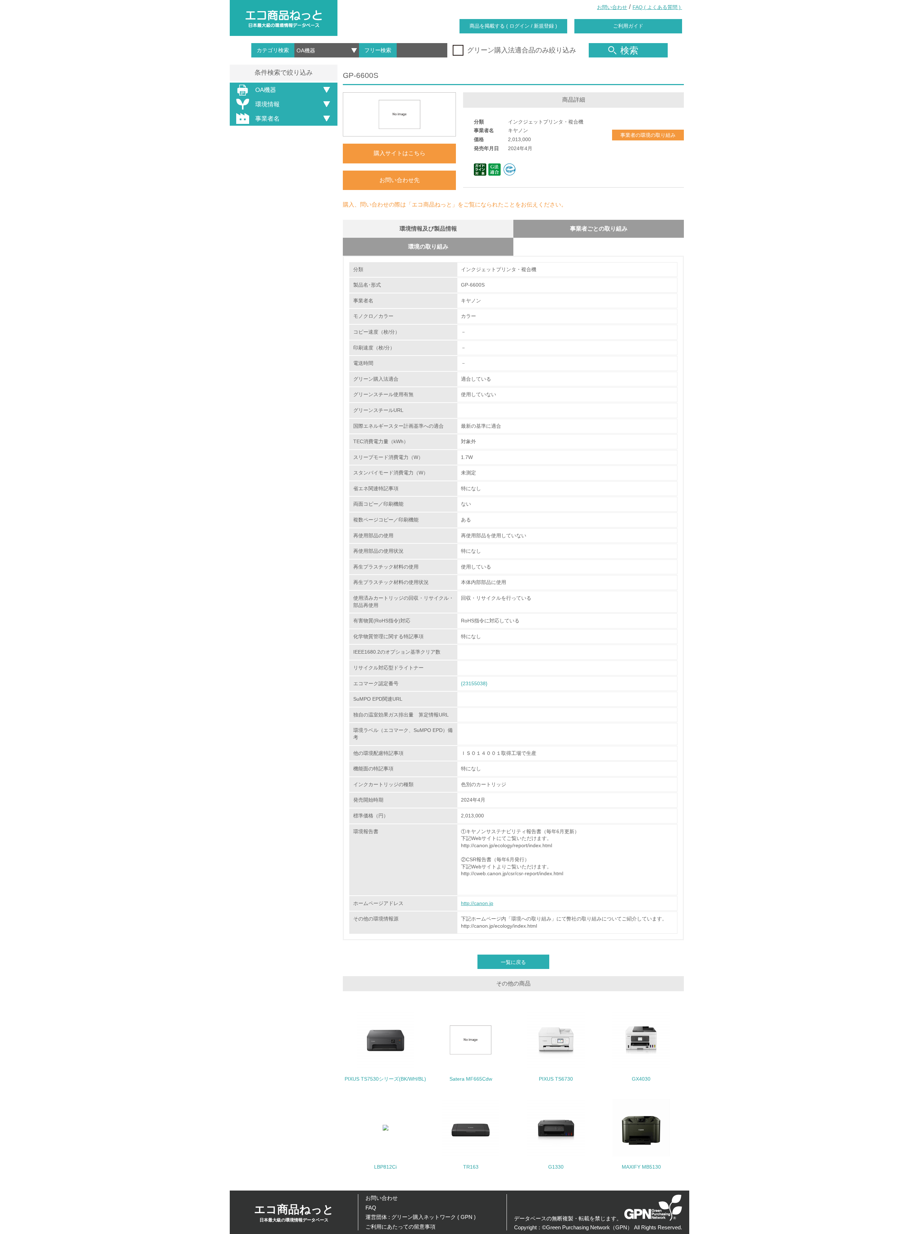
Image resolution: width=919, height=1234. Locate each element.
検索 (629, 50)
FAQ (370, 1208)
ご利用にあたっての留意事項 (400, 1227)
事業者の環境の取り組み (648, 135)
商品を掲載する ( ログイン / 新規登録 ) (513, 26)
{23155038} (474, 683)
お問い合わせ (612, 7)
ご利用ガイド (628, 26)
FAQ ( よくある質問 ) (657, 7)
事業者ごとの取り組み (599, 229)
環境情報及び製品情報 (428, 229)
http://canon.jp (477, 903)
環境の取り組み (428, 246)
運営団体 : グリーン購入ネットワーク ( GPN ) (420, 1217)
